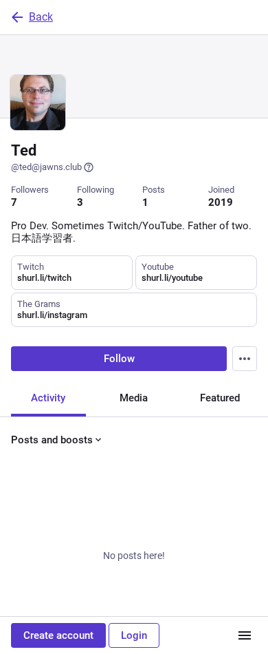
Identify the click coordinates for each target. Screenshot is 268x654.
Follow (119, 358)
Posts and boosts (52, 440)
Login (134, 635)
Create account (58, 635)
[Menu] (244, 358)
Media (134, 398)
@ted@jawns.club (46, 167)
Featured (220, 398)
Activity (48, 398)
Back (41, 16)
